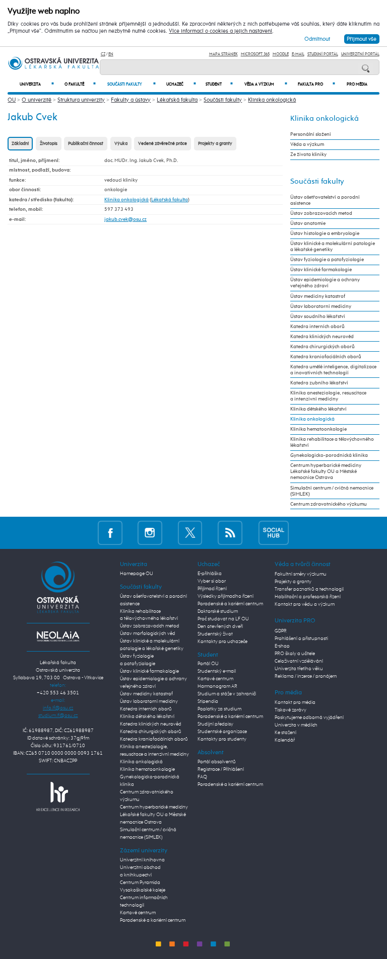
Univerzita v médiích (296, 725)
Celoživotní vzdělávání (299, 661)
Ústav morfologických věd (147, 633)
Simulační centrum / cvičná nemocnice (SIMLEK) (331, 491)
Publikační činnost (85, 143)
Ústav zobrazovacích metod (321, 213)
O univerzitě (36, 100)
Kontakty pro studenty (222, 739)
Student (219, 84)
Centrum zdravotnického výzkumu (328, 504)
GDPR (281, 630)
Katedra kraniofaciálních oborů (325, 356)
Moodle (281, 54)
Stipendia (208, 701)
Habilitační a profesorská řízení (308, 596)
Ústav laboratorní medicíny (320, 306)
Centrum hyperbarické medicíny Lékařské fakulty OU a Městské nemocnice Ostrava (325, 471)
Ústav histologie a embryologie (324, 233)
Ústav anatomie (308, 223)
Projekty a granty (215, 143)
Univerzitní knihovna (142, 859)
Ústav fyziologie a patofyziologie (327, 259)
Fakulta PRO (316, 84)
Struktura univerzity (81, 100)
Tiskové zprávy (290, 709)
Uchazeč (181, 84)
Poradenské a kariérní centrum (152, 920)
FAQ (202, 776)
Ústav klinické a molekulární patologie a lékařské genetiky (332, 246)
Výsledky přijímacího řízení (225, 596)
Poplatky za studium (219, 708)
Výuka (120, 143)
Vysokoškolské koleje (142, 890)
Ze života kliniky (308, 154)
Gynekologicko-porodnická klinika (329, 455)
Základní (20, 143)
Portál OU (208, 663)
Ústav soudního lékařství (317, 316)
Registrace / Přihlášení (221, 769)
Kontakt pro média (295, 702)
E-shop (282, 646)
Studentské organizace (222, 731)
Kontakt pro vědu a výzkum (305, 604)
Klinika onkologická (272, 100)
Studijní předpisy (215, 724)
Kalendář (285, 740)
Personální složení (310, 134)
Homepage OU (136, 573)
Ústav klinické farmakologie (321, 269)
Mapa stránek (223, 54)
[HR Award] (58, 795)
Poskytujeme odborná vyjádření (309, 717)
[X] (190, 532)
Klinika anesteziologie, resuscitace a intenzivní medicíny (328, 396)
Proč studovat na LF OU (223, 618)
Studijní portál (322, 54)
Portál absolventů (217, 761)
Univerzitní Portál (360, 54)
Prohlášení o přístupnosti (301, 638)
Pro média (357, 85)
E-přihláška (210, 573)
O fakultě (80, 84)
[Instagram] (150, 532)
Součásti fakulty (131, 84)
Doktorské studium (218, 611)
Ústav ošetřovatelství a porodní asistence (325, 200)
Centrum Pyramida (140, 882)
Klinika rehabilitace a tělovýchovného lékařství (332, 442)
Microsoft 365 (255, 54)
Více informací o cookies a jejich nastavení (220, 31)
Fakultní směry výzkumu (301, 574)
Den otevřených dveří (220, 626)
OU (12, 100)
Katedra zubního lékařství (319, 382)
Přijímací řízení (212, 588)
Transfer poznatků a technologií (309, 589)
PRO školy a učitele (295, 653)
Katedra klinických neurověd (322, 336)
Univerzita (37, 84)
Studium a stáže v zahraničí (227, 693)
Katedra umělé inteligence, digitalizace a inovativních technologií (333, 369)
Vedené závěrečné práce (162, 143)
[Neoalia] (58, 635)
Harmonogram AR (217, 686)
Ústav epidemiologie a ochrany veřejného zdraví (325, 282)
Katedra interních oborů (317, 326)
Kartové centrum (138, 912)
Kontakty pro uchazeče (222, 641)
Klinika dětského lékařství (318, 409)
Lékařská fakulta (177, 100)
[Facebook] (110, 532)
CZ (103, 54)
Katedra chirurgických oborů (322, 346)
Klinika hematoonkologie (318, 429)
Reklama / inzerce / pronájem (306, 676)
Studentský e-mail (217, 671)
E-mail (298, 54)
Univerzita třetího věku (299, 668)
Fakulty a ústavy (131, 100)
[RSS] (230, 532)
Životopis (48, 143)
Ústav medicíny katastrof (317, 296)
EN (110, 54)
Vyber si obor (212, 581)
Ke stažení (285, 732)
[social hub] (274, 532)
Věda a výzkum (265, 84)
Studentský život (215, 633)
